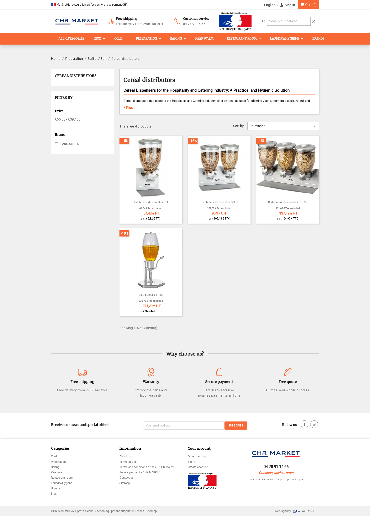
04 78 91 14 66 (194, 24)
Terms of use (128, 462)
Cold (118, 38)
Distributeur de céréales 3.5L (151, 202)
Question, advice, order (276, 473)
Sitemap (124, 483)
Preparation (146, 38)
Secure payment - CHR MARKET (139, 472)
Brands (318, 38)
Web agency (283, 511)
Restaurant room (62, 477)
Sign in (192, 462)
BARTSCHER (71, 144)
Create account (198, 467)
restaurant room (242, 38)
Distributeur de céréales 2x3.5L (219, 202)
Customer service (196, 18)
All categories (71, 38)
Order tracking (197, 456)
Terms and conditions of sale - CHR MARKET (148, 467)
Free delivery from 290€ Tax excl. (140, 21)
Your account (199, 448)
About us (125, 456)
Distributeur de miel (151, 294)
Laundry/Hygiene (284, 38)
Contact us (126, 477)
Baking (176, 38)
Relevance (283, 126)
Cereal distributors (76, 75)
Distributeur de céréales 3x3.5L (287, 202)
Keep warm (204, 38)
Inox (97, 38)
